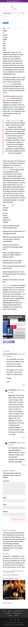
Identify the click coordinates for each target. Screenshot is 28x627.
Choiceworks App (14, 120)
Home (4, 611)
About (9, 611)
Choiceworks (7, 84)
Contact (10, 615)
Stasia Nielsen (12, 390)
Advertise (8, 613)
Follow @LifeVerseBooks (10, 575)
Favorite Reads (17, 613)
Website (5, 511)
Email (5, 504)
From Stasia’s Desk (18, 611)
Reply (23, 385)
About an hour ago (8, 571)
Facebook (11, 572)
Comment (6, 481)
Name (5, 498)
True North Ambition (16, 622)
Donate (16, 615)
